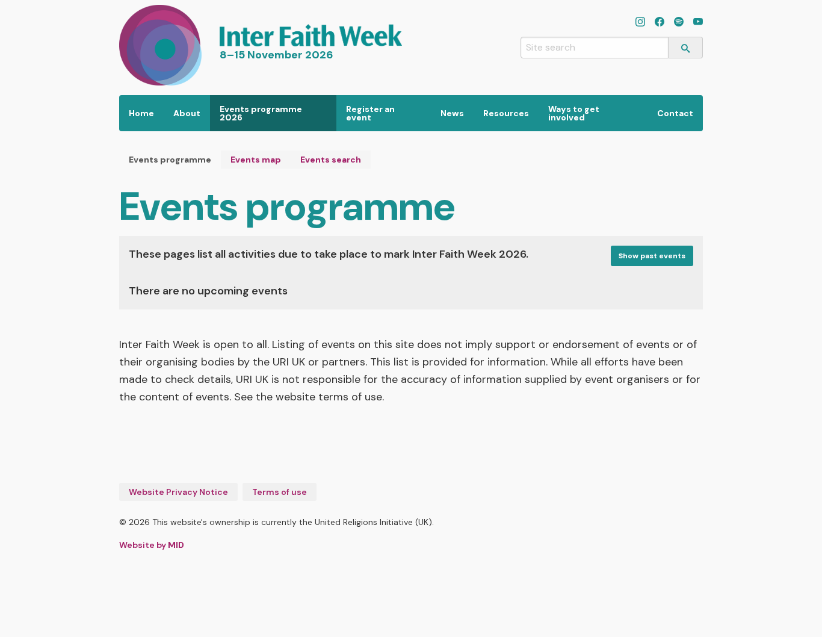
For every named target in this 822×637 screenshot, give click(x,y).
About (186, 113)
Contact (675, 113)
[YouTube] (698, 23)
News (452, 113)
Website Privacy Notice (178, 491)
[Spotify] (679, 23)
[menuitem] (141, 113)
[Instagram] (640, 23)
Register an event (370, 113)
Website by (151, 544)
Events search (330, 159)
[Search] (686, 47)
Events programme (170, 159)
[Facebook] (659, 23)
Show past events (652, 256)
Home (141, 113)
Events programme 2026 (261, 113)
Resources (506, 113)
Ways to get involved (573, 113)
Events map (255, 159)
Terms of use (279, 491)
